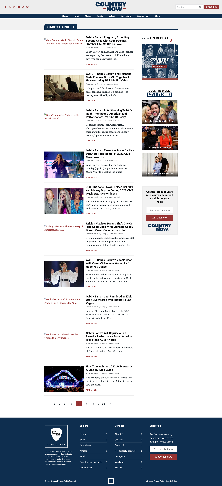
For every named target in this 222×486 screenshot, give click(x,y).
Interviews (126, 16)
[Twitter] (10, 7)
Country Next (143, 16)
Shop (157, 16)
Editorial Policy (171, 481)
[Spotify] (27, 7)
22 (103, 403)
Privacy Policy (159, 481)
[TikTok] (23, 7)
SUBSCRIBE (211, 7)
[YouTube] (19, 7)
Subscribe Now (160, 218)
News (76, 16)
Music (88, 16)
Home (65, 16)
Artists (100, 16)
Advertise (149, 481)
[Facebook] (5, 7)
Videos (112, 16)
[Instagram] (14, 7)
